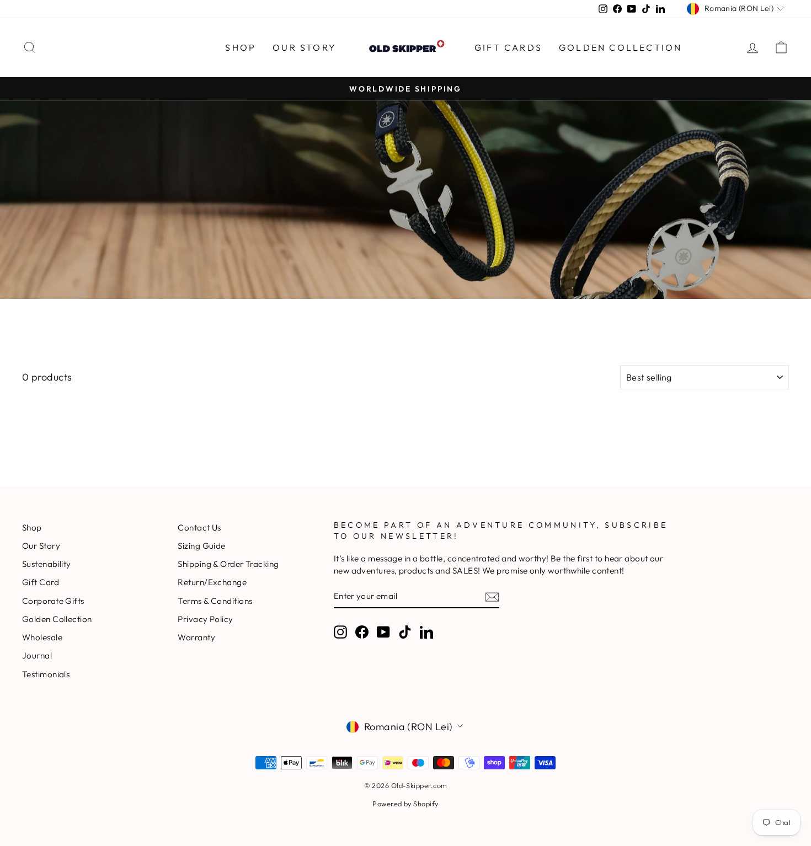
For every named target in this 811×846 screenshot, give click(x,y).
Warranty (196, 637)
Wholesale (42, 637)
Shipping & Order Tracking (228, 564)
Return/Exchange (212, 582)
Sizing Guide (201, 545)
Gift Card (40, 582)
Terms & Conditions (215, 601)
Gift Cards (508, 47)
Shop (32, 527)
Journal (37, 655)
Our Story (305, 47)
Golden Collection (620, 47)
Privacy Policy (205, 619)
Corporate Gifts (53, 601)
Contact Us (199, 527)
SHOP (240, 47)
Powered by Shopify (405, 803)
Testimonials (46, 674)
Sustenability (46, 564)
